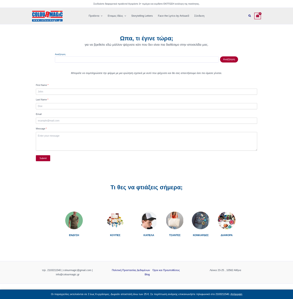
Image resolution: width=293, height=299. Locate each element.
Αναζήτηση (60, 54)
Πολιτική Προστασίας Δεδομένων (131, 270)
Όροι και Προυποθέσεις (166, 270)
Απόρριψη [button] (236, 294)
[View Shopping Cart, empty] (257, 16)
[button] (100, 15)
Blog (147, 274)
